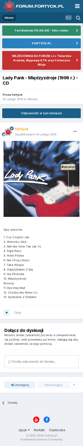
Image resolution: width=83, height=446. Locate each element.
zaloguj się (64, 339)
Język (23, 430)
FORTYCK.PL (41, 43)
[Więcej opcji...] (75, 131)
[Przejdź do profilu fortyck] (8, 131)
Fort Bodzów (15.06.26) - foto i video (41, 30)
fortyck (17, 94)
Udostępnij (21, 385)
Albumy (32, 99)
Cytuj (17, 312)
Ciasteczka (57, 430)
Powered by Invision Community (42, 439)
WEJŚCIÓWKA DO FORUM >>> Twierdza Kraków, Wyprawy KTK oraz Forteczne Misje (41, 60)
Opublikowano (35, 134)
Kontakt (39, 430)
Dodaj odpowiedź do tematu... (34, 361)
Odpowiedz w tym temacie (41, 113)
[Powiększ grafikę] (41, 178)
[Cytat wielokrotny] (7, 313)
